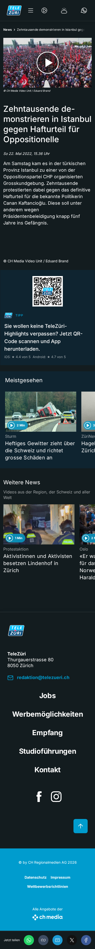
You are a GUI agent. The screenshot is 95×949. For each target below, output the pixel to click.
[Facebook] (86, 940)
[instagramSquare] (56, 797)
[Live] (44, 10)
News (7, 29)
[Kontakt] (84, 10)
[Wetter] (64, 10)
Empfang (47, 732)
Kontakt (47, 769)
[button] (43, 940)
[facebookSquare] (39, 797)
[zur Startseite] (14, 10)
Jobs (47, 695)
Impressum (60, 877)
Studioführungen (47, 751)
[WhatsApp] (29, 940)
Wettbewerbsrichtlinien (47, 886)
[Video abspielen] (47, 63)
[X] (72, 940)
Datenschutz (36, 877)
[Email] (57, 940)
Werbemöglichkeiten (47, 714)
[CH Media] (47, 916)
